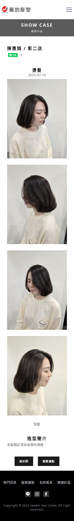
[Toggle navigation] (69, 10)
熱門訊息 (10, 482)
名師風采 (46, 482)
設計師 (23, 461)
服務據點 (49, 461)
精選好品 (64, 482)
